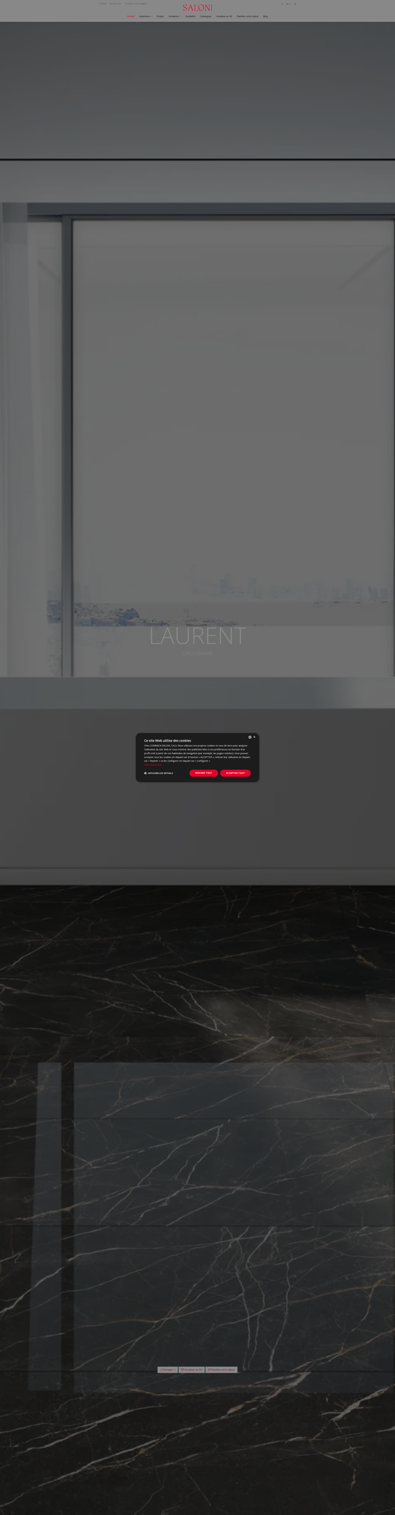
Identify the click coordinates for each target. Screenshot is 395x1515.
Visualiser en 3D (224, 16)
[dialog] (197, 757)
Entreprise (174, 16)
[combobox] (250, 737)
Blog (265, 16)
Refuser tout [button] (203, 772)
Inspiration (144, 16)
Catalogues (206, 16)
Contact (102, 3)
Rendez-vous (115, 3)
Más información (153, 764)
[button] (158, 773)
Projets (160, 16)
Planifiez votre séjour (247, 16)
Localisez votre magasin (136, 3)
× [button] (254, 737)
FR (287, 4)
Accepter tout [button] (235, 773)
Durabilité (190, 16)
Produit (131, 16)
